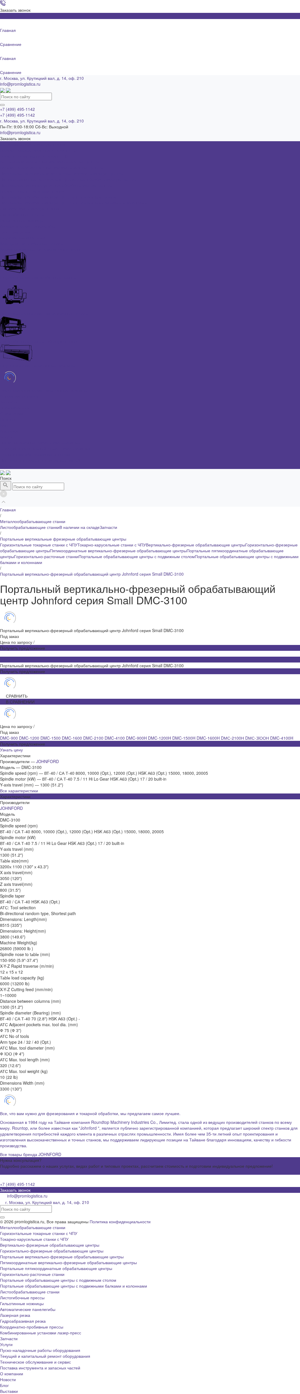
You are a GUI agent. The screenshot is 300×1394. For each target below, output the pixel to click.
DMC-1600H (209, 738)
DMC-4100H (281, 738)
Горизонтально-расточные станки (46, 556)
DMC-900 (9, 738)
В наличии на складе (79, 527)
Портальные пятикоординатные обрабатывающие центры (56, 1268)
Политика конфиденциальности (120, 1221)
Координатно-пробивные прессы (31, 1327)
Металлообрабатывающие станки (32, 1227)
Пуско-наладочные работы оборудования (40, 443)
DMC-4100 (115, 738)
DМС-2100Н (233, 738)
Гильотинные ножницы (22, 1303)
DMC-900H (137, 738)
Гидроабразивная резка (23, 1321)
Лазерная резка (15, 1315)
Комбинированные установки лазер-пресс (40, 1333)
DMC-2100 (94, 738)
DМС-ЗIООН (257, 738)
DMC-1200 (29, 738)
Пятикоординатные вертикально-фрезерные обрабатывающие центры (118, 550)
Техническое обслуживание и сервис (35, 454)
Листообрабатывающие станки (29, 527)
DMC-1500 (51, 738)
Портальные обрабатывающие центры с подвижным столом (137, 556)
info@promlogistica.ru (20, 84)
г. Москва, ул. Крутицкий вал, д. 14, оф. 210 (42, 78)
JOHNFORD (47, 761)
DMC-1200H (160, 738)
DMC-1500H (184, 738)
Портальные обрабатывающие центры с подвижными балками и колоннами (73, 1286)
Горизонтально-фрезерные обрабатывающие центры (51, 1251)
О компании (11, 1373)
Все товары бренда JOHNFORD (30, 1154)
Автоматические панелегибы (27, 1309)
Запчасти (108, 527)
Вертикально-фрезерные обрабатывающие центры (195, 545)
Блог (4, 425)
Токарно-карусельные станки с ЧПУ (111, 545)
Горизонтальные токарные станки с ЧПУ (38, 545)
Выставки (9, 431)
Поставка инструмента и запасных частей (40, 460)
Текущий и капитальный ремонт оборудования (45, 448)
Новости (8, 419)
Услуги (6, 1344)
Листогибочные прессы (22, 1297)
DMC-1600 (72, 738)
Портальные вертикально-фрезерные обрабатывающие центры (62, 1257)
